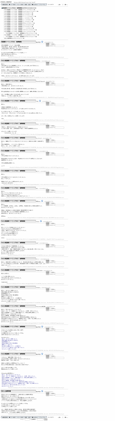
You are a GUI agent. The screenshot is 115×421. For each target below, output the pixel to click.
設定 (29, 4)
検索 (26, 4)
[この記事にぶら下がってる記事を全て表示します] (3, 10)
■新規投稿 (5, 4)
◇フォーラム (42, 4)
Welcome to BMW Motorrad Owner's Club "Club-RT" (25, 2)
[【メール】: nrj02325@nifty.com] (40, 101)
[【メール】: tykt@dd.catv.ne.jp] (42, 201)
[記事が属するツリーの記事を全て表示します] (2, 8)
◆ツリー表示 (12, 4)
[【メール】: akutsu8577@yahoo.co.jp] (41, 221)
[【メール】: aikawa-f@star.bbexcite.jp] (42, 42)
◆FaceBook (35, 4)
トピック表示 (20, 4)
